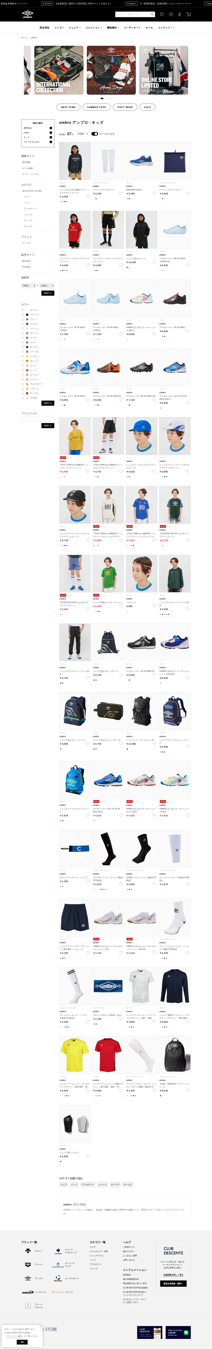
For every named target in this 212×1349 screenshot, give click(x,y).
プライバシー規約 (14, 1336)
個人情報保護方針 (131, 1279)
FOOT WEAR (125, 107)
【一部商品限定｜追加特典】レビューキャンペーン (141, 3)
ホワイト (34, 310)
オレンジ (34, 361)
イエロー (34, 356)
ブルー (33, 342)
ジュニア (74, 27)
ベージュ (34, 328)
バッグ (27, 203)
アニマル (34, 393)
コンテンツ (164, 27)
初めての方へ (129, 1251)
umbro (27, 14)
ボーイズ (28, 220)
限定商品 (45, 27)
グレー (33, 319)
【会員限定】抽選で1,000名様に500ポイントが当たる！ (59, 3)
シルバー (34, 379)
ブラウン (34, 324)
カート (186, 14)
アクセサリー (30, 208)
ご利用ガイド (129, 1247)
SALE (147, 107)
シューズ (28, 214)
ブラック (34, 314)
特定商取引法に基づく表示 (135, 1283)
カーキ (33, 338)
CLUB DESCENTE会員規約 (135, 1288)
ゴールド (34, 375)
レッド (33, 370)
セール (149, 27)
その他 (33, 398)
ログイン (177, 14)
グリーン (34, 333)
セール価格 (27, 168)
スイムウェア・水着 (99, 1251)
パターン (34, 388)
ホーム (24, 38)
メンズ (58, 27)
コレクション (92, 27)
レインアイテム (97, 1256)
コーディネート (132, 27)
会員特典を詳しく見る (173, 1275)
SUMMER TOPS (96, 107)
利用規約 (127, 1275)
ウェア (27, 197)
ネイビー (34, 347)
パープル (34, 351)
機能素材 (112, 27)
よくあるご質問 (130, 1256)
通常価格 (26, 162)
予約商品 (26, 267)
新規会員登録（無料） (173, 1283)
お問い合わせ (129, 1260)
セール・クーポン (30, 174)
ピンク (33, 365)
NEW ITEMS (68, 107)
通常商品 (26, 261)
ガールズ (28, 226)
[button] (101, 98)
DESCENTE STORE (32, 191)
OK (22, 1342)
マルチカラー (36, 384)
